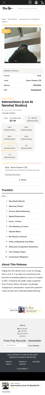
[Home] (7, 8)
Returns (36, 362)
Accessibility (22, 369)
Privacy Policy (9, 363)
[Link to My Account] (36, 3)
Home (4, 19)
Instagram (23, 334)
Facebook (23, 329)
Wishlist (23, 180)
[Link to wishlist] (30, 3)
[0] (42, 3)
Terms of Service (22, 363)
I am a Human (33, 346)
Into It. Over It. (12, 19)
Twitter (23, 331)
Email (23, 336)
